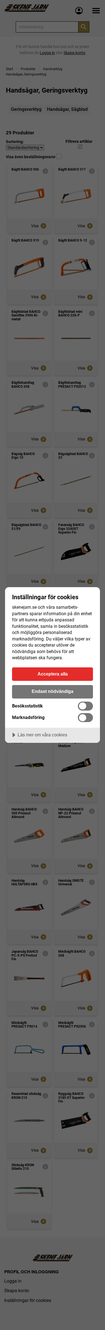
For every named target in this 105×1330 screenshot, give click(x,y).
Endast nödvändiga (52, 691)
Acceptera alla (53, 673)
